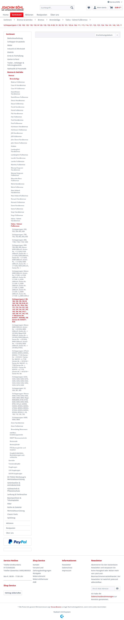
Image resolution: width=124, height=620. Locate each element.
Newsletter (66, 565)
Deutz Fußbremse (17, 104)
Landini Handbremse (18, 158)
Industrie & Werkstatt (16, 49)
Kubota (13, 146)
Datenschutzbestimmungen (102, 596)
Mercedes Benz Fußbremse (16, 179)
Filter (9, 504)
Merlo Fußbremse (17, 187)
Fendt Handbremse (17, 107)
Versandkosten (56, 607)
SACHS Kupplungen (15, 474)
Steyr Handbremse (17, 212)
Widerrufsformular (40, 579)
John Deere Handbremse (19, 140)
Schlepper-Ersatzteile (16, 42)
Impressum (66, 570)
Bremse (11, 75)
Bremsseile (13, 441)
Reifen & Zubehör (14, 507)
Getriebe (12, 460)
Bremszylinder (15, 444)
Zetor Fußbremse (17, 426)
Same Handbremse (17, 205)
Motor (9, 45)
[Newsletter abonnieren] (117, 588)
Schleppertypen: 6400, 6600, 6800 (20, 418)
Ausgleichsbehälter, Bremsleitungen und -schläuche (17, 455)
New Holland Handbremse (15, 191)
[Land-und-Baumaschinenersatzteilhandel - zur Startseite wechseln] (12, 8)
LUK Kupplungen (14, 470)
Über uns (10, 533)
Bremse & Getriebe (15, 72)
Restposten (10, 528)
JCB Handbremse (17, 133)
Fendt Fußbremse (17, 110)
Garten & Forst (13, 59)
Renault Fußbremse (18, 202)
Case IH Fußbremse (18, 89)
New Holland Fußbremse (19, 196)
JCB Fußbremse (16, 136)
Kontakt (36, 565)
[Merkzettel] (88, 7)
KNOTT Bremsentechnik (18, 438)
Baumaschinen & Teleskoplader (14, 499)
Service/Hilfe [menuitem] (114, 2)
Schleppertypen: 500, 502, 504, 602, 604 (19, 230)
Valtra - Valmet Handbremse (16, 220)
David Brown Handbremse (15, 93)
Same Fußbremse (17, 209)
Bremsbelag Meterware (19, 429)
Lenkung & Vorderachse (17, 494)
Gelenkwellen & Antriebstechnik (13, 484)
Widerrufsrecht (39, 576)
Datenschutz (67, 567)
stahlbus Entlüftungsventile (16, 434)
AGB (34, 582)
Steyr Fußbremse (17, 215)
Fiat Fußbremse (16, 117)
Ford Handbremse (17, 120)
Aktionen (9, 523)
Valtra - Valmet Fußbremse (16, 225)
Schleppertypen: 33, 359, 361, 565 (19, 389)
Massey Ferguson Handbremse (17, 169)
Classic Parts (12, 514)
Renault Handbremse (18, 199)
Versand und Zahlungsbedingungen (42, 569)
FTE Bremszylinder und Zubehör (18, 449)
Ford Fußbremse (16, 123)
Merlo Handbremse (17, 184)
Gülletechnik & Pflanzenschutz (13, 489)
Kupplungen (13, 467)
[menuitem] (57, 7)
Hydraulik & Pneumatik (16, 68)
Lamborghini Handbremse (15, 150)
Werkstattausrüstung (16, 511)
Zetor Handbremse (17, 423)
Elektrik (10, 52)
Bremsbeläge (14, 79)
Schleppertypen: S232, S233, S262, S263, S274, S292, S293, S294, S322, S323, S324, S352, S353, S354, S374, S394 (20, 381)
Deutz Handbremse (18, 100)
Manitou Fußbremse (18, 165)
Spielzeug (11, 518)
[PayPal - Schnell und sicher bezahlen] (17, 541)
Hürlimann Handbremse (19, 127)
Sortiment (10, 34)
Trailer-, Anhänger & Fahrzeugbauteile (15, 64)
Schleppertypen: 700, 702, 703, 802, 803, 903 (20, 236)
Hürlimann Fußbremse (19, 130)
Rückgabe (37, 573)
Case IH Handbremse (18, 85)
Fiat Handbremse (17, 113)
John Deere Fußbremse (19, 143)
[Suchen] (71, 7)
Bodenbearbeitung (15, 38)
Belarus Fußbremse (18, 82)
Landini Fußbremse (17, 161)
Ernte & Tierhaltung (15, 56)
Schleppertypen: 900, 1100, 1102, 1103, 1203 (20, 241)
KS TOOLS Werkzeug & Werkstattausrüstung (16, 478)
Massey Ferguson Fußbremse (17, 174)
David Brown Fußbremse (19, 97)
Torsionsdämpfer (14, 464)
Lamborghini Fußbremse (19, 155)
